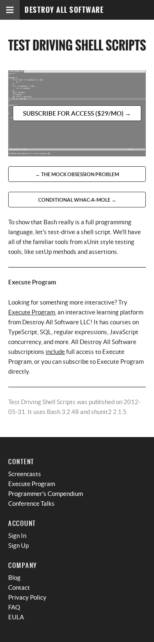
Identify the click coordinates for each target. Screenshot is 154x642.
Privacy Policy (27, 597)
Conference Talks (31, 503)
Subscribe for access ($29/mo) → (77, 113)
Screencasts (24, 473)
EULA (16, 617)
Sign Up (18, 545)
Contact (19, 587)
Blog (14, 577)
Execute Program (31, 312)
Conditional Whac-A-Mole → (77, 199)
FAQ (14, 607)
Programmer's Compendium (45, 493)
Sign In (17, 535)
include (55, 351)
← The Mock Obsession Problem (77, 174)
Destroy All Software (64, 10)
